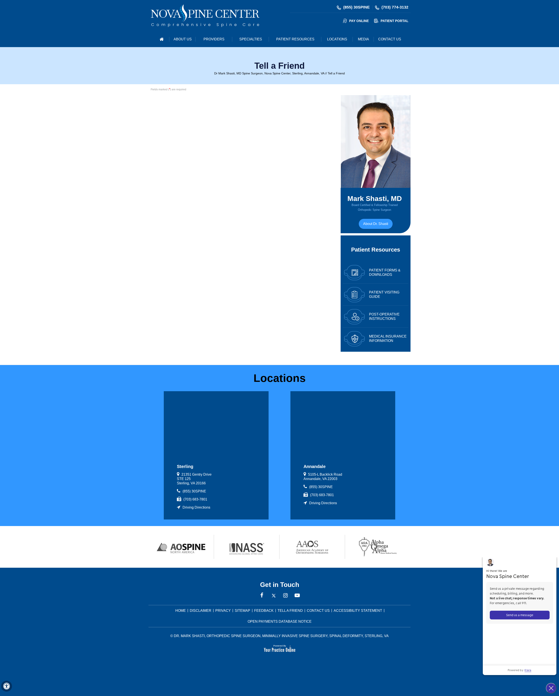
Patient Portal (394, 21)
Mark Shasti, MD (374, 203)
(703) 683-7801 (195, 499)
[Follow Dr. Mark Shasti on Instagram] (285, 596)
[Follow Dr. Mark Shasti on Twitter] (273, 596)
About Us (183, 39)
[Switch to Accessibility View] (6, 686)
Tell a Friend (290, 610)
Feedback (264, 610)
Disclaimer (200, 610)
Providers (214, 39)
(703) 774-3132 (394, 7)
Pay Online (359, 21)
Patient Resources (295, 39)
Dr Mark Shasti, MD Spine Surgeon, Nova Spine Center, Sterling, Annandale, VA (269, 73)
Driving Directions (196, 507)
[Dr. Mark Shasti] (205, 15)
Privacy (223, 610)
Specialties (250, 39)
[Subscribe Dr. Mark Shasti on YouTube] (297, 596)
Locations (337, 39)
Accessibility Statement (358, 610)
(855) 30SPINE (356, 7)
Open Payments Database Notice (280, 621)
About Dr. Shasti (375, 224)
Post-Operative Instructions (384, 316)
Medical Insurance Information (388, 338)
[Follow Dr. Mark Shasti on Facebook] (261, 596)
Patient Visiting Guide (384, 294)
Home (161, 39)
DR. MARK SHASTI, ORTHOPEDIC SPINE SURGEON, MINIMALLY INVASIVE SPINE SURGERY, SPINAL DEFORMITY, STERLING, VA (281, 636)
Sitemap (242, 610)
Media (363, 39)
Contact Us (389, 39)
